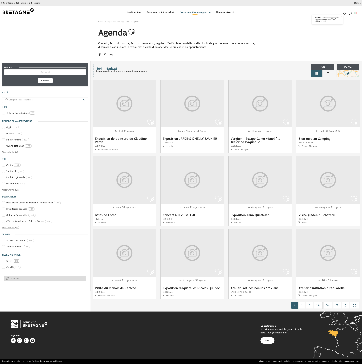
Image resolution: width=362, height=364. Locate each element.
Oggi (11, 127)
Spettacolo (14, 171)
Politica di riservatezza (293, 361)
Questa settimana (18, 145)
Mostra (12, 165)
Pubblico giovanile (18, 177)
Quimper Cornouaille (20, 215)
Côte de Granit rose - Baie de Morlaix (28, 221)
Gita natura (14, 183)
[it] (356, 13)
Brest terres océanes (19, 209)
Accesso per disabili (19, 240)
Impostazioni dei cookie (332, 361)
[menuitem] (18, 12)
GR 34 (12, 261)
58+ (328, 305)
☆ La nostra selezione (20, 113)
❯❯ (354, 305)
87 (337, 305)
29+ (318, 305)
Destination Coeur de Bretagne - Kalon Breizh (32, 202)
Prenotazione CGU (351, 361)
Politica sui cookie (312, 361)
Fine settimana (16, 139)
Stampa (357, 3)
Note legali (277, 361)
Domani (13, 133)
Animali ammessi (17, 246)
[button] (350, 13)
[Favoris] (345, 13)
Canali (12, 267)
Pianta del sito (265, 361)
